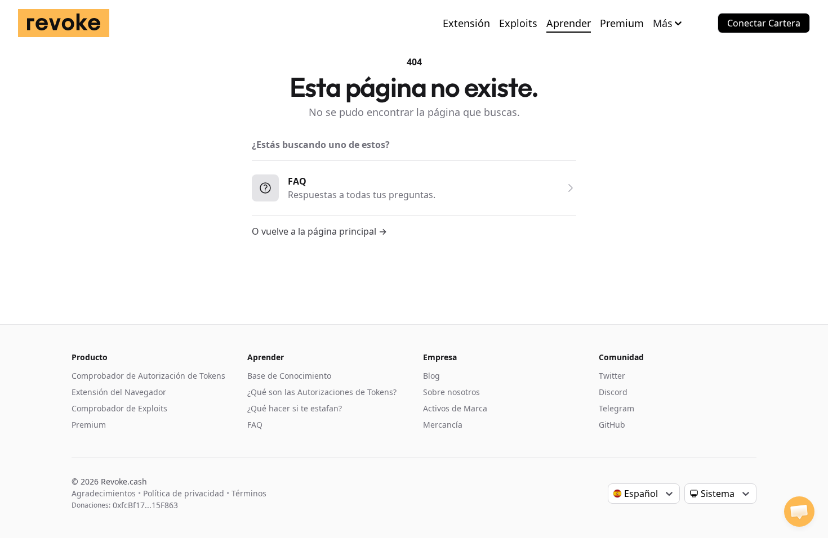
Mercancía (442, 424)
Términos (249, 493)
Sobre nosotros (451, 392)
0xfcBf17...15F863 (145, 505)
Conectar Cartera (763, 23)
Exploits (518, 23)
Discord (613, 392)
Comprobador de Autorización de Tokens (148, 375)
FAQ (254, 424)
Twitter (612, 375)
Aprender (568, 23)
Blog (431, 375)
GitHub (612, 424)
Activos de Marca (455, 408)
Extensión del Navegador (119, 392)
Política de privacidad (183, 493)
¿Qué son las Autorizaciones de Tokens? (322, 392)
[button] (799, 511)
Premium (622, 23)
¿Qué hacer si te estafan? (294, 408)
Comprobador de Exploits (119, 408)
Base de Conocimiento (289, 375)
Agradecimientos (104, 493)
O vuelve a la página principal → (319, 231)
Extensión (466, 23)
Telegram (616, 408)
